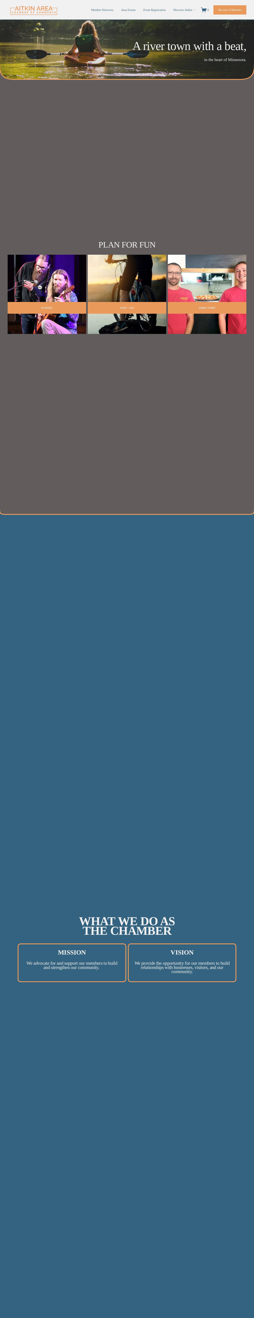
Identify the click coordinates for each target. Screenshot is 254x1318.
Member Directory (102, 9)
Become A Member (230, 9)
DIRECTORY (207, 307)
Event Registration (154, 9)
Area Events (128, 9)
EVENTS (46, 307)
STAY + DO (127, 307)
